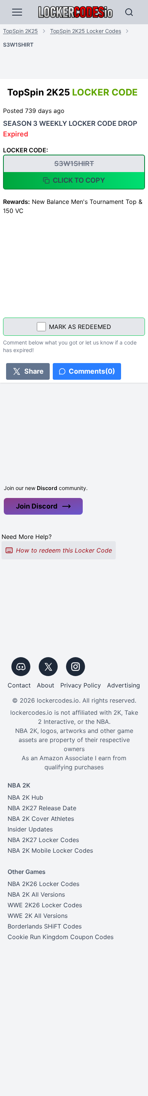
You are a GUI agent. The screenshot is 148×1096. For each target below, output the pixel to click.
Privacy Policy (80, 685)
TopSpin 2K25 (20, 31)
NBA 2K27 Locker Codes (43, 840)
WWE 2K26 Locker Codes (45, 905)
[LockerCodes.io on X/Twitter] (48, 666)
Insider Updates (30, 829)
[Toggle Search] (129, 12)
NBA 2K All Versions (36, 894)
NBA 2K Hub (25, 797)
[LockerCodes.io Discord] (20, 666)
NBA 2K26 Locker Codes (43, 884)
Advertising (123, 685)
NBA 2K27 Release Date (42, 808)
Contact (19, 685)
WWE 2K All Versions (38, 915)
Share (34, 371)
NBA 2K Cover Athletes (41, 818)
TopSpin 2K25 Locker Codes (85, 31)
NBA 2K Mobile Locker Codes (50, 850)
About (45, 685)
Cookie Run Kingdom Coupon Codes (60, 937)
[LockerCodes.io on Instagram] (75, 666)
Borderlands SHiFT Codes (45, 926)
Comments (92, 371)
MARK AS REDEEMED (80, 326)
